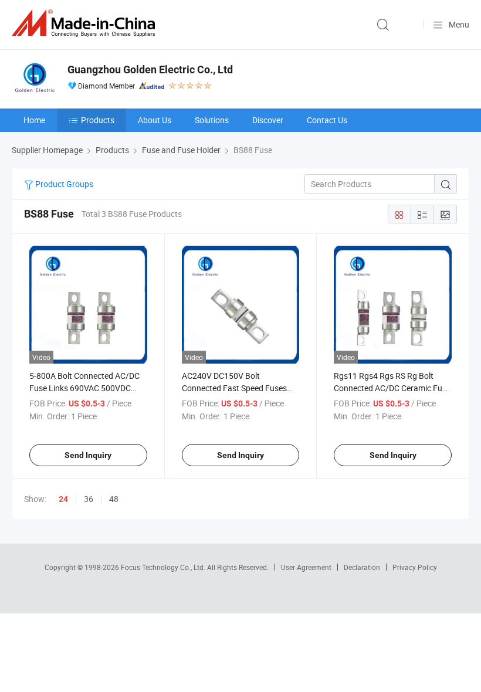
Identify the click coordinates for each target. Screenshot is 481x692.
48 (113, 498)
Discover (267, 119)
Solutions (212, 119)
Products (97, 119)
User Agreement (306, 567)
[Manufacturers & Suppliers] (86, 23)
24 (63, 499)
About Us (154, 119)
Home (34, 119)
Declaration (362, 567)
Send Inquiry (88, 455)
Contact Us (327, 119)
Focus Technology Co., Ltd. (164, 567)
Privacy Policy (414, 567)
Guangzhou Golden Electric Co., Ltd (150, 69)
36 (88, 498)
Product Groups (63, 183)
